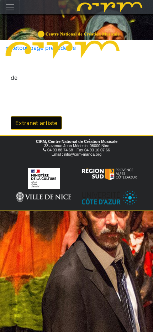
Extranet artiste (36, 122)
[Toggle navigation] (10, 7)
